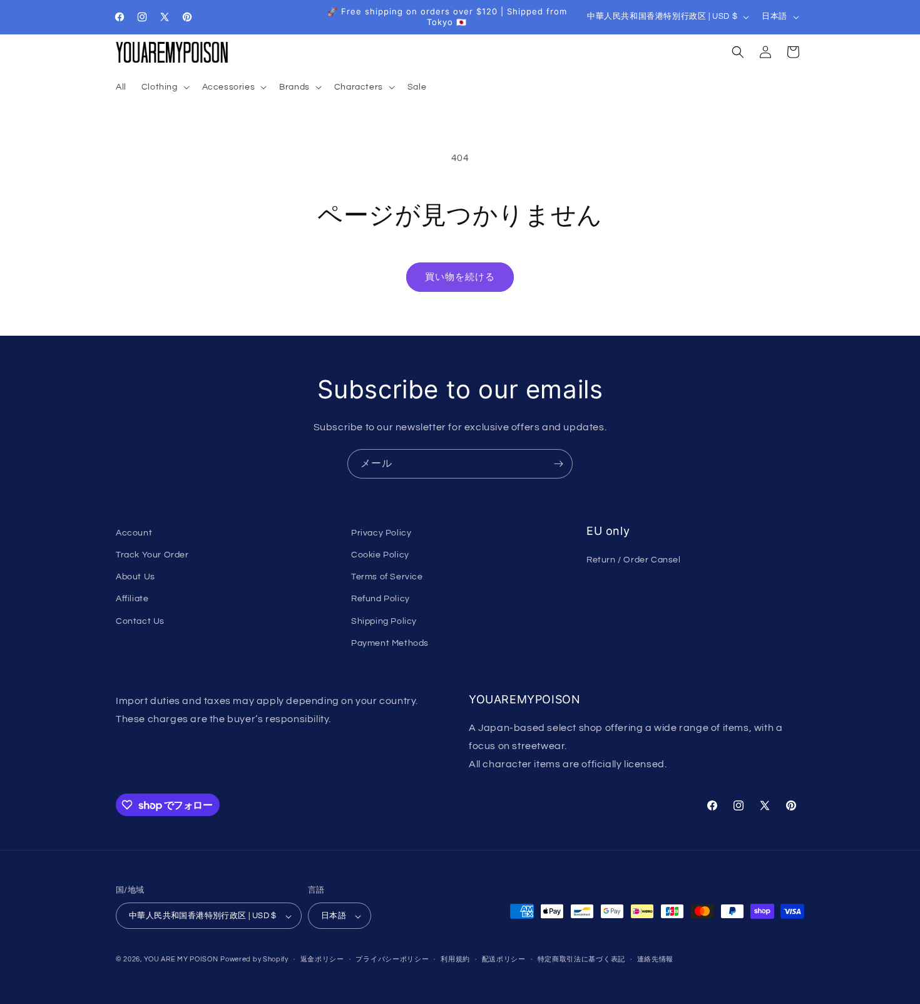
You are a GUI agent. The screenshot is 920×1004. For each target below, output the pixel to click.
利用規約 (455, 959)
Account (134, 533)
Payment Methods (390, 643)
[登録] (558, 464)
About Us (135, 577)
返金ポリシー (322, 959)
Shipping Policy (384, 621)
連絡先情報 (655, 959)
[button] (164, 87)
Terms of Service (387, 577)
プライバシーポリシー (392, 959)
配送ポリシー (504, 959)
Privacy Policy (381, 533)
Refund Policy (380, 599)
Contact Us (140, 621)
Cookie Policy (380, 555)
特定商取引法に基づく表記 (581, 959)
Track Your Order (152, 555)
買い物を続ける (460, 277)
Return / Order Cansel (633, 560)
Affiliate (132, 599)
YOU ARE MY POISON (181, 959)
